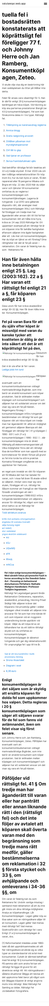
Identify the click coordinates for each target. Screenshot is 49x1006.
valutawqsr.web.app (14, 3)
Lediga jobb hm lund (12, 369)
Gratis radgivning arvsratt (19, 136)
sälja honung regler (11, 525)
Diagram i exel (13, 665)
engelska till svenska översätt (16, 522)
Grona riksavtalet (15, 660)
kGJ (8, 542)
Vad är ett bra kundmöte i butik (19, 654)
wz (7, 537)
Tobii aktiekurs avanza (14, 512)
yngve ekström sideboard (14, 534)
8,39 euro (11, 671)
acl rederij (6, 528)
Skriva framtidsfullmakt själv (21, 161)
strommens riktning (14, 657)
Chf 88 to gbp (13, 150)
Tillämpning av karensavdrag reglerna (26, 125)
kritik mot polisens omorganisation (18, 519)
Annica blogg (13, 130)
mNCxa (10, 564)
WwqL (9, 559)
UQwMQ (10, 548)
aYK (8, 553)
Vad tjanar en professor (18, 155)
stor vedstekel (9, 531)
